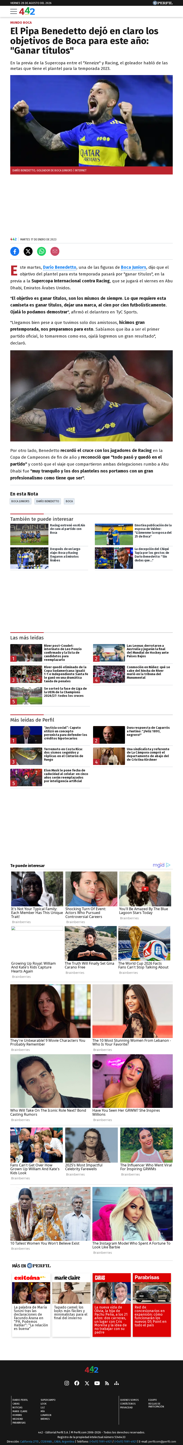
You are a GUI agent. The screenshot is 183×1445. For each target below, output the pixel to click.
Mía (43, 1411)
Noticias (17, 1407)
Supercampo (48, 1400)
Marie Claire (19, 1411)
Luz (43, 1407)
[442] (91, 1370)
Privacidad (126, 1407)
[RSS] (107, 1383)
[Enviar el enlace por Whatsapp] (41, 251)
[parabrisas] (152, 1278)
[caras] (112, 1278)
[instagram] (66, 1383)
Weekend (17, 1419)
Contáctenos (127, 1403)
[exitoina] (31, 1278)
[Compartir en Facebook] (14, 251)
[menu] (13, 11)
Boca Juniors (20, 501)
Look (43, 1403)
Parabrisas (18, 1422)
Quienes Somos (129, 1400)
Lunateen (46, 1415)
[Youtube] (97, 1383)
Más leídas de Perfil (32, 720)
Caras (15, 1403)
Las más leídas (27, 638)
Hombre (17, 1415)
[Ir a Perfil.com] (163, 4)
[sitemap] (116, 1383)
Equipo (152, 1400)
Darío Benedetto (59, 267)
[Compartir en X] (28, 251)
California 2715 (29, 1441)
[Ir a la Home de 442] (27, 13)
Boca (69, 501)
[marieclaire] (71, 1278)
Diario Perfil (20, 1400)
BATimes (45, 1419)
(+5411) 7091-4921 (100, 1441)
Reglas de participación (156, 1405)
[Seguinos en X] (87, 1383)
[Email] (54, 251)
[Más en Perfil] (38, 1266)
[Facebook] (76, 1383)
